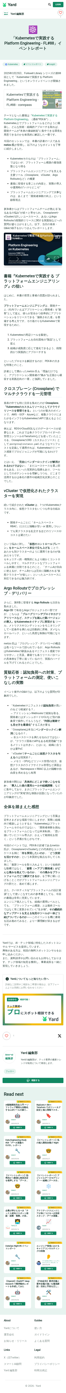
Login (58, 4)
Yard (12, 4)
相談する (35, 1080)
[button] (10, 1071)
